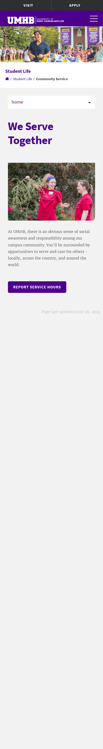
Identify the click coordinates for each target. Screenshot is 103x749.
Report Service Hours (37, 286)
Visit (28, 5)
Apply (74, 5)
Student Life (22, 79)
